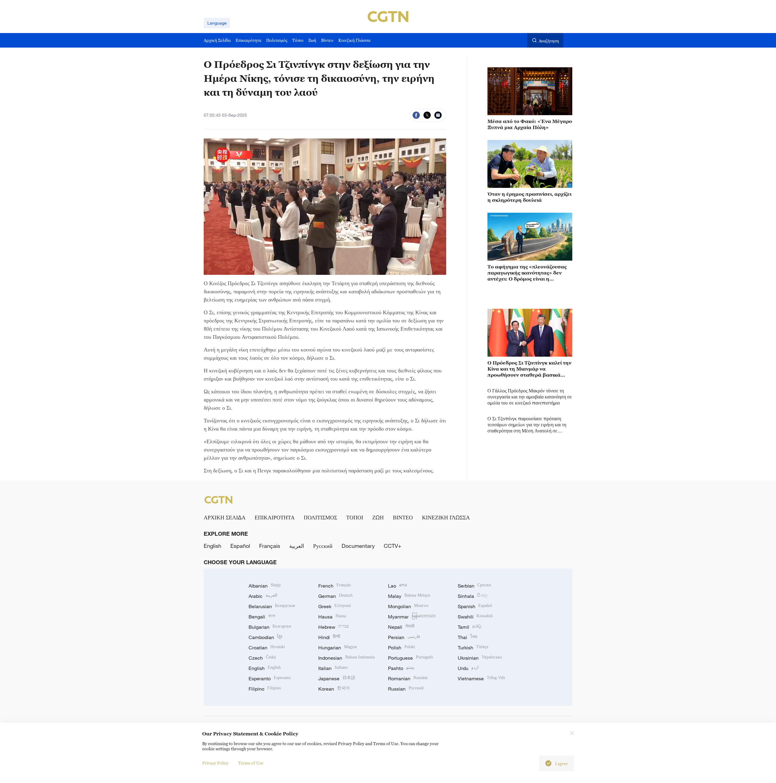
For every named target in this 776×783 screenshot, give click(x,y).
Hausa (332, 617)
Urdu (468, 668)
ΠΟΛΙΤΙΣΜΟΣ (320, 517)
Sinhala (473, 596)
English (212, 545)
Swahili (475, 617)
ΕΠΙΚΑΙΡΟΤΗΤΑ (275, 517)
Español (240, 545)
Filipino (265, 689)
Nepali (401, 627)
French (334, 586)
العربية (296, 545)
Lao (397, 586)
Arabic (263, 596)
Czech (262, 658)
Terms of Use (250, 762)
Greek (334, 606)
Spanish (475, 606)
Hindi (329, 637)
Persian (404, 637)
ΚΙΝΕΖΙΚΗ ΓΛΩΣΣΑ (446, 517)
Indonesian (346, 658)
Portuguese (410, 658)
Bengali (262, 617)
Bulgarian (270, 627)
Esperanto (270, 678)
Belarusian (272, 606)
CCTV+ (392, 545)
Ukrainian (480, 658)
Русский (323, 545)
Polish (401, 648)
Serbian (474, 586)
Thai (467, 637)
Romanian (407, 678)
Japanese (336, 678)
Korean (334, 689)
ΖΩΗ (378, 517)
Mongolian (408, 606)
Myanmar (412, 617)
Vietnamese (481, 678)
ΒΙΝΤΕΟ (403, 517)
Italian (333, 668)
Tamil (469, 627)
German (335, 596)
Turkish (473, 648)
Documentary (358, 545)
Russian (406, 689)
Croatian (267, 648)
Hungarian (337, 648)
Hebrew (333, 627)
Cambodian (265, 637)
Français (269, 545)
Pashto (401, 668)
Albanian (265, 586)
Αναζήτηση (549, 40)
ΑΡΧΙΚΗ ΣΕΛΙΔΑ (225, 517)
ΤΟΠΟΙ (354, 517)
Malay (409, 596)
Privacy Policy (215, 762)
